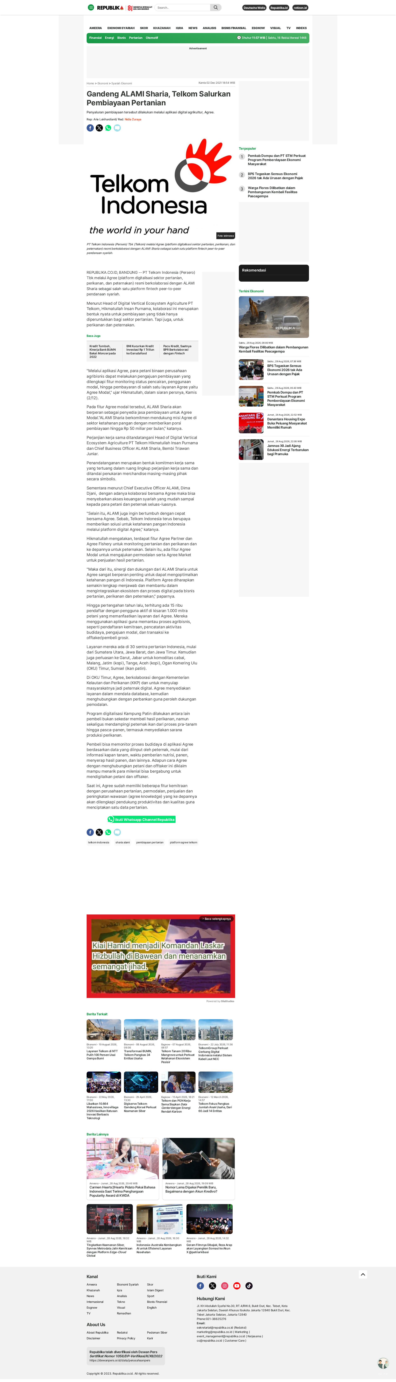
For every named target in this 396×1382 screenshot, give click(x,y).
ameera (95, 28)
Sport (150, 1296)
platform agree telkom (183, 842)
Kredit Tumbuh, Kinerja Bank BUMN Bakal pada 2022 (103, 351)
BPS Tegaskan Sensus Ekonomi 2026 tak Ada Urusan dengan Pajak (275, 176)
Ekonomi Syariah (121, 28)
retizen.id (300, 7)
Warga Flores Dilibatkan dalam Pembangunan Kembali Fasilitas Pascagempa (272, 192)
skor (144, 28)
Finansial (95, 37)
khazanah (161, 28)
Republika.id (279, 7)
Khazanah (93, 1290)
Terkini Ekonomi (251, 291)
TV (288, 28)
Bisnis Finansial (234, 28)
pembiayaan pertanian (150, 842)
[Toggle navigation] (91, 7)
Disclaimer (93, 1338)
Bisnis (121, 37)
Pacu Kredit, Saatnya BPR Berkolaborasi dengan (177, 349)
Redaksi (122, 1332)
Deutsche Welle (254, 7)
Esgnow (92, 1307)
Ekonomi (103, 83)
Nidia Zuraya (133, 119)
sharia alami (123, 842)
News (90, 1296)
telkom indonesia (98, 842)
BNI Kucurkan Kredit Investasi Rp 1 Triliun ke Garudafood (140, 349)
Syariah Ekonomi (121, 83)
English (152, 1307)
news (193, 28)
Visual (121, 1307)
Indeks (301, 28)
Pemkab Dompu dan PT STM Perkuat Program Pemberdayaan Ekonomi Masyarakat (277, 160)
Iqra (119, 1290)
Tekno (121, 1301)
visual (275, 28)
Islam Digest (155, 1290)
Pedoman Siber (157, 1332)
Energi (109, 37)
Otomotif (152, 37)
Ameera (92, 1284)
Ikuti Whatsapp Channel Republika (144, 820)
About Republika (97, 1332)
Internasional (95, 1301)
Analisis (122, 1296)
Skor (150, 1284)
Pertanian (135, 37)
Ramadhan (124, 1313)
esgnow (258, 28)
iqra (179, 28)
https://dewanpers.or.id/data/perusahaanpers (120, 1360)
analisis (209, 28)
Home (90, 83)
